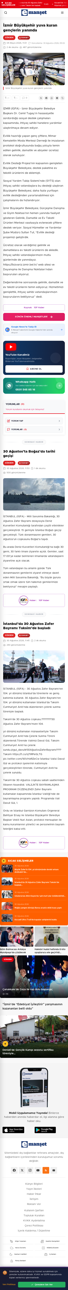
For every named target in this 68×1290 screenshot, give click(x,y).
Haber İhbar (34, 1194)
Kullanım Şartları (34, 1210)
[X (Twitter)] (22, 1170)
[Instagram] (30, 1170)
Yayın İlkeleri (34, 1189)
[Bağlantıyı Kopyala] (62, 98)
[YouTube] (38, 1170)
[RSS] (46, 1170)
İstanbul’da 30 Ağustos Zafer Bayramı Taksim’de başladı (23, 4)
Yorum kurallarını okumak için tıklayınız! (25, 409)
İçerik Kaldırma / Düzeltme (34, 1230)
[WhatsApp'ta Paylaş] (51, 98)
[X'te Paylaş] (41, 98)
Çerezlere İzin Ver (44, 1285)
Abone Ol (36, 369)
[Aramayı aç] (6, 12)
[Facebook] (14, 1170)
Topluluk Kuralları (34, 1215)
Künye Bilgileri (34, 1184)
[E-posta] (53, 1170)
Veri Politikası (9, 1285)
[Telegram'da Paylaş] (57, 98)
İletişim (34, 1199)
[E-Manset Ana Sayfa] (34, 12)
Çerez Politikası (34, 1225)
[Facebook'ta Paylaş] (46, 98)
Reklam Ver (34, 1204)
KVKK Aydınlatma (34, 1220)
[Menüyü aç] (62, 12)
